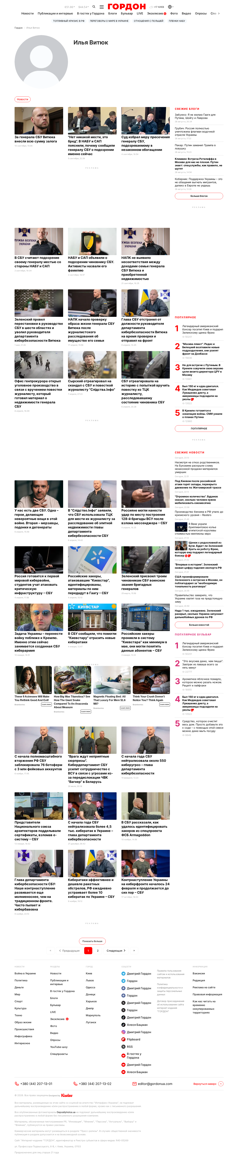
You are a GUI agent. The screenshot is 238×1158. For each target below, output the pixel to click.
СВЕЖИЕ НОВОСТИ (189, 452)
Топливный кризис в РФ (69, 20)
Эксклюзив (155, 13)
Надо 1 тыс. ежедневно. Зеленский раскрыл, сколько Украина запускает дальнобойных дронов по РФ (199, 614)
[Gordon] (127, 7)
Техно (18, 1015)
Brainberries (20, 705)
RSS (130, 1046)
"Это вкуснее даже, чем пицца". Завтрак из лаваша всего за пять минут (202, 664)
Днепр (90, 1008)
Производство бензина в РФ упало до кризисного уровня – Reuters (199, 513)
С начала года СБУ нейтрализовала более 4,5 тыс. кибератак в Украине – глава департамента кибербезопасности (90, 830)
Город (89, 966)
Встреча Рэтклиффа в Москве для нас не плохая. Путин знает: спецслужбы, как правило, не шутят (198, 163)
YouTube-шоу (59, 1047)
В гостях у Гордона (90, 13)
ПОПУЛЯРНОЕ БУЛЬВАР (193, 634)
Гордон (19, 27)
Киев (89, 973)
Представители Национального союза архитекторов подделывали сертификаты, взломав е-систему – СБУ (38, 830)
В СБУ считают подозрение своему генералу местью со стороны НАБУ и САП (38, 262)
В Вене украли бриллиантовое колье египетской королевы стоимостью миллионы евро (195, 528)
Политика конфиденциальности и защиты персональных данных (170, 989)
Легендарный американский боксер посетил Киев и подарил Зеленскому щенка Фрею (202, 329)
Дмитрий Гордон (139, 973)
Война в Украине (25, 973)
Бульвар (127, 13)
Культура (20, 1008)
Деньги (19, 987)
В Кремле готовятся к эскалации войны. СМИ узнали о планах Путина (202, 414)
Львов (90, 980)
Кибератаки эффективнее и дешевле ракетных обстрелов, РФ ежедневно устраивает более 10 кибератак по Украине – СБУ (91, 888)
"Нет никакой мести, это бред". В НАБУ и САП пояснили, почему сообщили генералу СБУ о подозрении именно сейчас (91, 145)
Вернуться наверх (204, 1083)
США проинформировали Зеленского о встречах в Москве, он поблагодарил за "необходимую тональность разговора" (198, 581)
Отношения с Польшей (148, 20)
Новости (27, 13)
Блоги (112, 13)
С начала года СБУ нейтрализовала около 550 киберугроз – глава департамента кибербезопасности (143, 764)
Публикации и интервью (55, 13)
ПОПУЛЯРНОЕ (185, 317)
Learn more (46, 704)
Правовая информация (207, 994)
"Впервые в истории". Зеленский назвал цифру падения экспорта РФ (198, 566)
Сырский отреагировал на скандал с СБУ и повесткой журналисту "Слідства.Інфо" (92, 385)
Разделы (55, 966)
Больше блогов (199, 196)
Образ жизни (23, 1022)
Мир (17, 994)
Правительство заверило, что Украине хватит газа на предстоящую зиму (198, 598)
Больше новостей (199, 624)
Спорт (19, 1001)
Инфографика (23, 1036)
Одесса (90, 987)
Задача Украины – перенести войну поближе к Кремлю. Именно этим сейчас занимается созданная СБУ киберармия (38, 642)
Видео (186, 13)
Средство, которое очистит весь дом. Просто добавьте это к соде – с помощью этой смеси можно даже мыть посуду (202, 726)
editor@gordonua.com (155, 1084)
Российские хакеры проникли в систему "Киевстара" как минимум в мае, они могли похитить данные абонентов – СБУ (144, 642)
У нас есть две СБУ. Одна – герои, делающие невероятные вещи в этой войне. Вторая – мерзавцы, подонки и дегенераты (37, 518)
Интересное (22, 1043)
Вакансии (199, 973)
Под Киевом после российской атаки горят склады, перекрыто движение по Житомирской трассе (198, 484)
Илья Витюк (33, 27)
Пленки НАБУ (177, 20)
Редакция (199, 980)
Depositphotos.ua (66, 1112)
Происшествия (24, 1029)
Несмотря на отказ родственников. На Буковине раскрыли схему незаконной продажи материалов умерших (197, 467)
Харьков (91, 1001)
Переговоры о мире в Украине (109, 20)
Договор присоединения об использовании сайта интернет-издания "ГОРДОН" (170, 1006)
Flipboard (133, 1039)
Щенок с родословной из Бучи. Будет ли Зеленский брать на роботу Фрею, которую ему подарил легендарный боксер (199, 549)
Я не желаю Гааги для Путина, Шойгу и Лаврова (195, 116)
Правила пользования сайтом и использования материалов (170, 974)
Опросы (201, 13)
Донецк (90, 994)
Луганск (91, 1022)
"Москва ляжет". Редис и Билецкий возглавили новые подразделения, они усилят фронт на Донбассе (201, 348)
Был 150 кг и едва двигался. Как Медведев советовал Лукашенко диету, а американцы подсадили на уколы (200, 393)
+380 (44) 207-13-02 (95, 1084)
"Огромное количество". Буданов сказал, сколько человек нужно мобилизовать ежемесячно (196, 500)
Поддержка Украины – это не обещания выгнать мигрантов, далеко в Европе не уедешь (198, 182)
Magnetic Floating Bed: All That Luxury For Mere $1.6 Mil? (109, 700)
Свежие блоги (187, 108)
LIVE (140, 13)
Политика (21, 980)
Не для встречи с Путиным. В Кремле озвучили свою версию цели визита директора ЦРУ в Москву (202, 369)
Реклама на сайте (204, 987)
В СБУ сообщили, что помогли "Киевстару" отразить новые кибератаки (92, 638)
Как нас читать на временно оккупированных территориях (204, 1007)
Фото (174, 13)
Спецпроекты (59, 1054)
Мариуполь (93, 1015)
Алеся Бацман (137, 1024)
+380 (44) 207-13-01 (36, 1084)
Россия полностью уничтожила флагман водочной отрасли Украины (195, 131)
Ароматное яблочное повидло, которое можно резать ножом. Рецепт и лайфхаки (202, 682)
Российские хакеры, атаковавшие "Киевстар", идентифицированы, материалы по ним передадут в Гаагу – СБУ (89, 584)
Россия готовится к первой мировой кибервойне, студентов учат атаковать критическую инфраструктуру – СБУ (37, 584)
